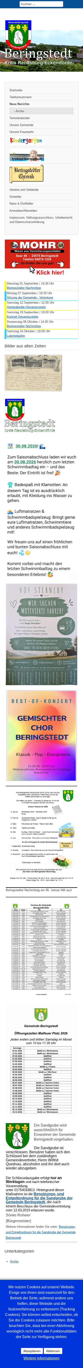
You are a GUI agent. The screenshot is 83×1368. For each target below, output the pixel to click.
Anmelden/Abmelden (23, 210)
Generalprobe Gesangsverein (26, 307)
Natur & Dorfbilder (21, 203)
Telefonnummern (20, 97)
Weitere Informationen (41, 1358)
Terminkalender (19, 118)
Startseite (15, 90)
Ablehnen (53, 1351)
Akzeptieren (32, 1351)
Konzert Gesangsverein (22, 316)
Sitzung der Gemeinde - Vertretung (30, 297)
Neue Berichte (19, 104)
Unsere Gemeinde (21, 125)
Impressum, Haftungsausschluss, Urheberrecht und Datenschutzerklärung (40, 220)
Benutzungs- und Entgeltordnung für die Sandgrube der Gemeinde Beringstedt (41, 1232)
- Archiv (19, 111)
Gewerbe (15, 196)
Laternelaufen (16, 336)
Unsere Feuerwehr (21, 132)
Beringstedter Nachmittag (24, 288)
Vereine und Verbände (24, 189)
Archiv (14, 1261)
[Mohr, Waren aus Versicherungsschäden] (37, 274)
